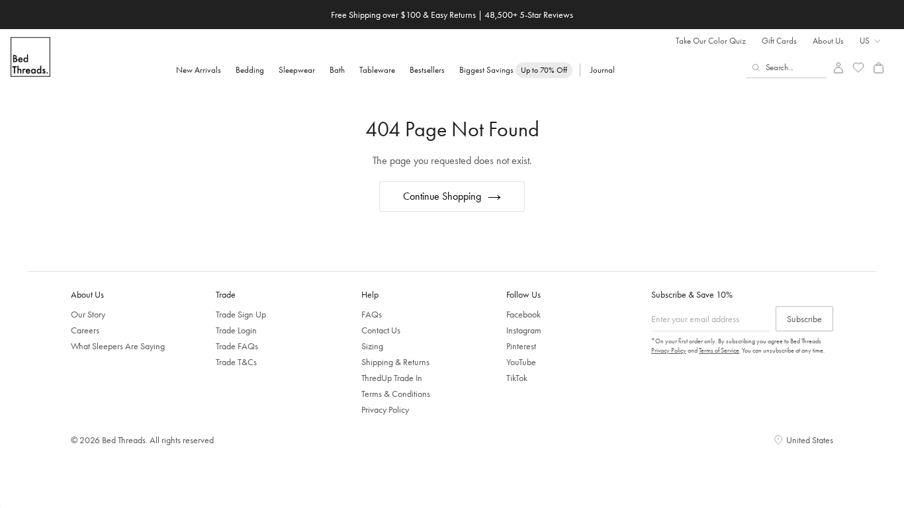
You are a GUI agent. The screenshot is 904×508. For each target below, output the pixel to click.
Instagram (523, 330)
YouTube (521, 362)
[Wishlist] (858, 67)
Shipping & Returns (395, 362)
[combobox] (786, 67)
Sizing (372, 346)
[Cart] (878, 67)
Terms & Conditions (395, 394)
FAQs (371, 314)
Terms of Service (719, 350)
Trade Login (236, 330)
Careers (85, 330)
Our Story (88, 314)
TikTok (516, 378)
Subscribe (804, 319)
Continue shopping (442, 196)
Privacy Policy (385, 409)
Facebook (523, 314)
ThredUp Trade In (391, 378)
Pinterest (521, 346)
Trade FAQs (237, 346)
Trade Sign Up (241, 314)
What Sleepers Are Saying (118, 346)
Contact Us (380, 330)
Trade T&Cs (236, 362)
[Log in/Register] (838, 67)
